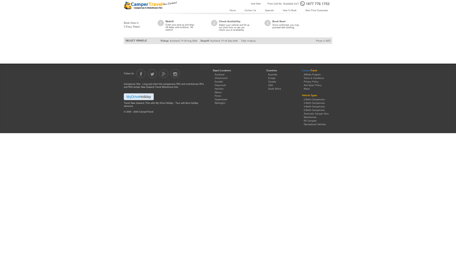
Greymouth (220, 85)
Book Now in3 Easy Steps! (132, 24)
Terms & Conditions (314, 78)
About (307, 88)
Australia (272, 74)
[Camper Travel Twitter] (152, 73)
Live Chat (256, 3)
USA (270, 85)
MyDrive (138, 97)
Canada (272, 81)
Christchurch (221, 78)
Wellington (220, 103)
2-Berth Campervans (314, 99)
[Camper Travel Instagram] (175, 73)
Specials (269, 10)
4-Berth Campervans (314, 106)
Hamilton (219, 88)
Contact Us (250, 10)
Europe (271, 78)
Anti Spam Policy (313, 85)
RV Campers (310, 120)
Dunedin (219, 81)
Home (233, 10)
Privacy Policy (311, 81)
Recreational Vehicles (315, 124)
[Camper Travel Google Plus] (163, 73)
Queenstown (221, 99)
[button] (318, 23)
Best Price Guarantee (316, 10)
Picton (218, 95)
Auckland (219, 74)
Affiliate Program (312, 74)
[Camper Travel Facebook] (140, 73)
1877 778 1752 (318, 3)
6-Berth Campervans (314, 110)
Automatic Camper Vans (316, 113)
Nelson (218, 92)
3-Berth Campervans (314, 103)
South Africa (274, 88)
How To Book (290, 10)
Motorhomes (310, 117)
